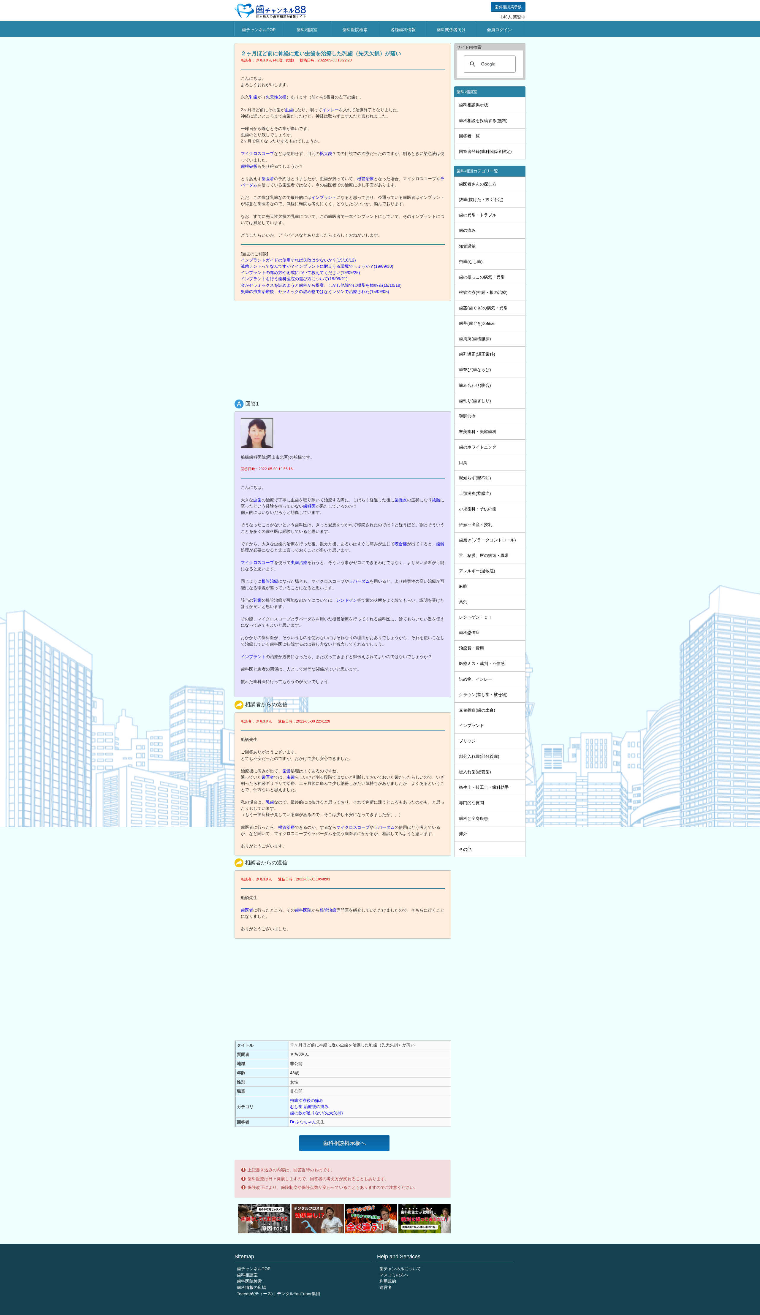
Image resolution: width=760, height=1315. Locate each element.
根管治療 (365, 178)
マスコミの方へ (393, 1275)
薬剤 (463, 601)
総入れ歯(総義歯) (475, 771)
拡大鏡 (326, 153)
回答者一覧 (469, 136)
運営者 (385, 1287)
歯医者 (268, 178)
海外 (463, 833)
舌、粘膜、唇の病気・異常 (484, 555)
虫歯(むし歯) (471, 261)
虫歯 (289, 109)
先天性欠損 (276, 97)
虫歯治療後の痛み (306, 1100)
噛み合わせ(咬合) (475, 385)
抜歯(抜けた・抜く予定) (481, 199)
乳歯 (253, 97)
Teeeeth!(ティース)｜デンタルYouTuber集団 (278, 1293)
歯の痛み (467, 230)
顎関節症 (467, 416)
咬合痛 (401, 543)
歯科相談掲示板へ (344, 1143)
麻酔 (463, 586)
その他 (465, 849)
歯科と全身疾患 (473, 818)
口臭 (463, 462)
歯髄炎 (401, 500)
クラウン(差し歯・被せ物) (483, 694)
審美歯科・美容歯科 (477, 431)
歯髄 (440, 543)
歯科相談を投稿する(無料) (483, 120)
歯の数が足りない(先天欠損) (316, 1112)
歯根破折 (249, 166)
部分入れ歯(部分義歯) (479, 756)
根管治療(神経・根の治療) (483, 292)
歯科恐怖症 (469, 632)
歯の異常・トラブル (477, 215)
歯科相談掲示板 (508, 7)
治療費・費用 (471, 648)
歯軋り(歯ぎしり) (475, 400)
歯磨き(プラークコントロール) (487, 540)
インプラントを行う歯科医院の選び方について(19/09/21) (294, 278)
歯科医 (309, 506)
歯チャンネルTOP (259, 29)
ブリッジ (467, 741)
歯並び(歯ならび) (475, 369)
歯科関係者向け (451, 29)
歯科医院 (303, 910)
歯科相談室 (307, 29)
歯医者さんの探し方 (477, 184)
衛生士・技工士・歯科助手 (484, 787)
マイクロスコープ (257, 153)
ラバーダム (359, 581)
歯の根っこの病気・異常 (482, 277)
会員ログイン (499, 29)
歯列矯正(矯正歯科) (477, 354)
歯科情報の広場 (251, 1287)
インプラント (323, 197)
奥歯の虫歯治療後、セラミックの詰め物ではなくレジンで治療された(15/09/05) (315, 291)
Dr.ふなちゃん (303, 1121)
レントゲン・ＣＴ (475, 617)
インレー (330, 109)
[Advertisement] (344, 348)
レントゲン (346, 600)
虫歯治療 (299, 562)
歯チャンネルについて (400, 1268)
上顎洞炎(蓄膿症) (475, 493)
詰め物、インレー (475, 679)
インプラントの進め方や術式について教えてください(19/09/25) (300, 272)
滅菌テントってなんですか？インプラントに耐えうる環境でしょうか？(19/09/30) (317, 266)
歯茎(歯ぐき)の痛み (477, 323)
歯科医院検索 (355, 29)
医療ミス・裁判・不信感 (482, 663)
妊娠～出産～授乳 (475, 524)
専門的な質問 (471, 802)
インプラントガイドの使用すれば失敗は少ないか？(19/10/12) (298, 260)
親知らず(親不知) (475, 478)
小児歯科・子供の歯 (477, 508)
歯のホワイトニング (477, 447)
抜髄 (436, 500)
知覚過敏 (467, 246)
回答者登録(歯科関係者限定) (485, 151)
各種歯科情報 (403, 29)
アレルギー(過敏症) (477, 570)
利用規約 (387, 1281)
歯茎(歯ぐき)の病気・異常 (483, 307)
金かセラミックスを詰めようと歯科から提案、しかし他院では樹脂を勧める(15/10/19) (321, 285)
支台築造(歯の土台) (477, 710)
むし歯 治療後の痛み (309, 1106)
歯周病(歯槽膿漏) (475, 338)
